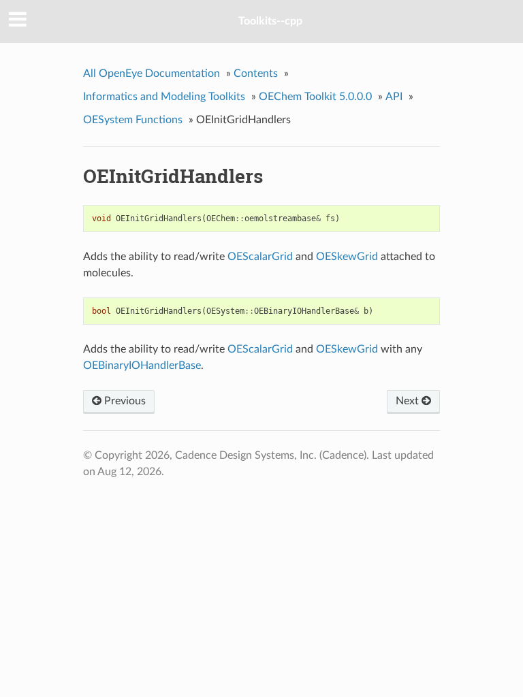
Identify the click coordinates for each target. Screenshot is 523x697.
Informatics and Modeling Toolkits (164, 96)
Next (409, 400)
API (393, 96)
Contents (256, 73)
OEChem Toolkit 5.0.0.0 (315, 96)
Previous (123, 400)
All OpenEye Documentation (151, 73)
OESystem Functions (133, 119)
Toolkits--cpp (270, 21)
